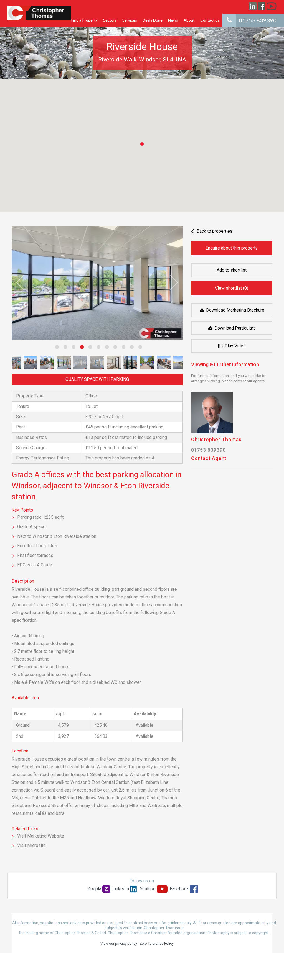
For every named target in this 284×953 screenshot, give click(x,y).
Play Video (235, 345)
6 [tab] (97, 349)
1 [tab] (55, 349)
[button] (142, 144)
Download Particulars (234, 328)
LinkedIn (120, 888)
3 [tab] (72, 349)
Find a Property (84, 20)
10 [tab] (130, 349)
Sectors (110, 20)
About (189, 20)
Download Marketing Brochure (234, 310)
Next (170, 283)
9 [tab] (122, 349)
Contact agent (209, 458)
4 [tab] (80, 349)
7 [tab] (105, 349)
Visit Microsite (31, 845)
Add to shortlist (232, 270)
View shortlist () (231, 288)
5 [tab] (89, 349)
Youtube (148, 888)
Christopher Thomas (216, 439)
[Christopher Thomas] (39, 13)
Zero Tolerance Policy (157, 943)
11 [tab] (138, 349)
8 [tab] (113, 349)
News (173, 20)
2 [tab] (64, 349)
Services (129, 20)
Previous (24, 283)
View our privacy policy (118, 943)
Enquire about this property (232, 248)
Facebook (179, 888)
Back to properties (214, 231)
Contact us (210, 20)
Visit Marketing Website (40, 836)
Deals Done (153, 20)
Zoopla (94, 888)
